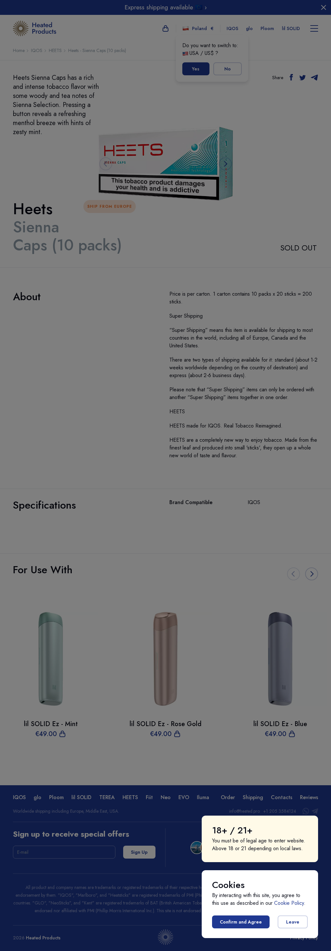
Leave (292, 922)
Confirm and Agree (241, 922)
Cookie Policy (289, 903)
